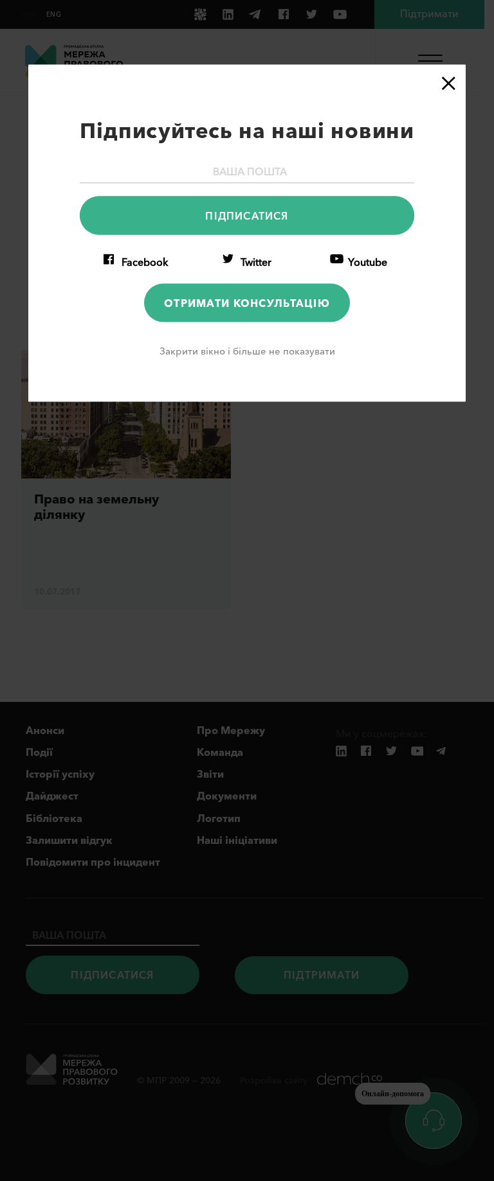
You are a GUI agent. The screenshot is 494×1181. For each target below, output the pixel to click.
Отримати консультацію (247, 302)
